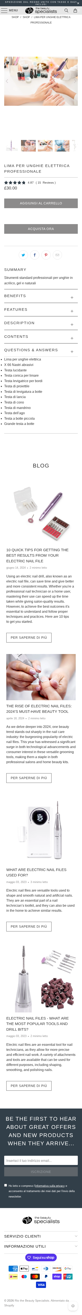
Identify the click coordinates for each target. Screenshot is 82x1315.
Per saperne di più (29, 637)
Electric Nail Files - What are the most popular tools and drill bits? (37, 1024)
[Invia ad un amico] (57, 255)
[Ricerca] (66, 10)
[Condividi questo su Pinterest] (46, 255)
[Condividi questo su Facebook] (34, 255)
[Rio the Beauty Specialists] (41, 10)
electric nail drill (32, 576)
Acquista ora (41, 229)
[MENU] (2, 10)
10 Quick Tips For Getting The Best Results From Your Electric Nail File (37, 555)
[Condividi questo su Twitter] (23, 255)
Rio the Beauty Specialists (32, 1300)
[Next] (74, 81)
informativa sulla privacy (50, 1185)
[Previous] (7, 81)
